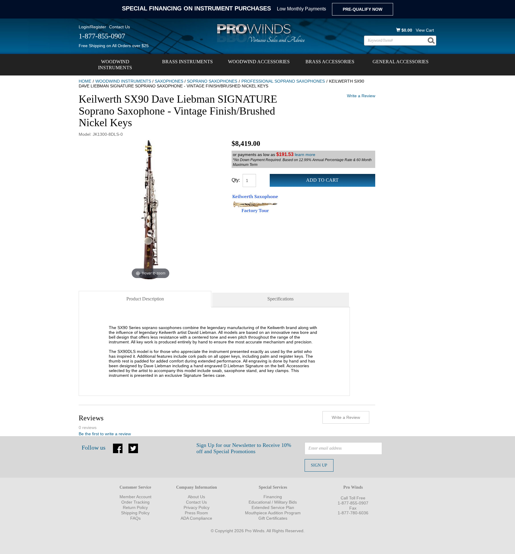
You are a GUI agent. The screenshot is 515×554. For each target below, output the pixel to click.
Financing (272, 496)
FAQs (135, 518)
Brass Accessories (329, 61)
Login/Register (92, 26)
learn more (305, 154)
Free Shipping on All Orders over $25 (114, 45)
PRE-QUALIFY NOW (362, 9)
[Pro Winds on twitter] (133, 448)
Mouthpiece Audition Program (273, 512)
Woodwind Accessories (259, 61)
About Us (196, 496)
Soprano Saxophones (212, 81)
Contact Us (119, 26)
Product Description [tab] (145, 298)
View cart (425, 30)
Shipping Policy (135, 512)
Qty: (236, 180)
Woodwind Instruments (115, 64)
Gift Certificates (272, 518)
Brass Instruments (187, 61)
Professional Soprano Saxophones (283, 81)
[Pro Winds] (260, 32)
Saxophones (169, 81)
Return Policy (135, 507)
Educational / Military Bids (273, 502)
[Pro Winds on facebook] (117, 448)
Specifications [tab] (280, 298)
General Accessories (401, 61)
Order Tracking (135, 502)
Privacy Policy (197, 507)
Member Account (135, 496)
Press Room (196, 512)
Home (85, 81)
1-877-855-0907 (353, 503)
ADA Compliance (196, 518)
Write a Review (361, 95)
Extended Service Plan (273, 507)
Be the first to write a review (105, 433)
